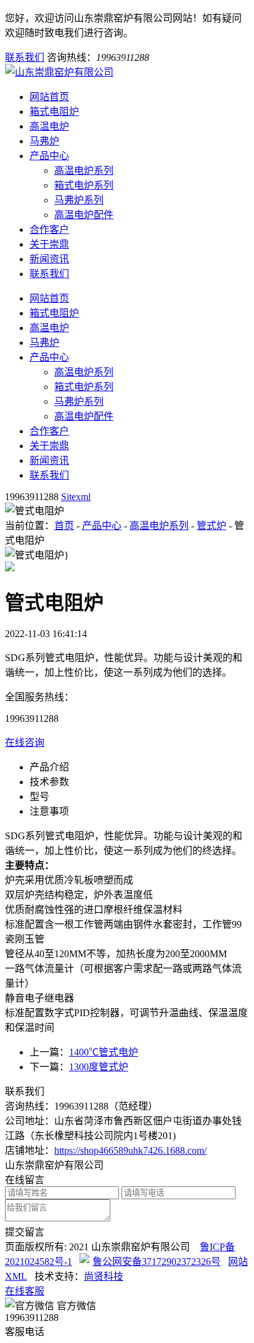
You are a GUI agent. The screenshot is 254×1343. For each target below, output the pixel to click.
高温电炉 (49, 126)
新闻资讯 (49, 259)
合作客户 (49, 229)
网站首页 (49, 97)
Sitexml (76, 496)
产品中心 (49, 156)
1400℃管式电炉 (103, 1052)
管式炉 (211, 525)
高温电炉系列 (83, 170)
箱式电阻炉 (54, 111)
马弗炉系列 (79, 200)
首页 (64, 525)
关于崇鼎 (49, 244)
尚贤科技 (103, 1276)
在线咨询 (24, 742)
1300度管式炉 (98, 1067)
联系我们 (24, 57)
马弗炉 (44, 141)
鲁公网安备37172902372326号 (156, 1261)
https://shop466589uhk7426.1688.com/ (130, 1150)
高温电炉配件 (83, 214)
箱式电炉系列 (83, 185)
